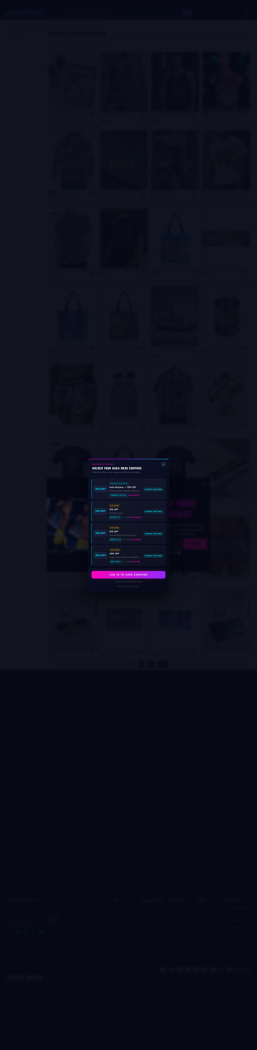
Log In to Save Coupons (128, 574)
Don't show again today (128, 586)
